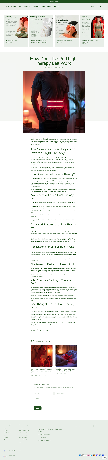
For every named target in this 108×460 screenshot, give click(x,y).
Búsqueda (21, 428)
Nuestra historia (35, 6)
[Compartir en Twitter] (40, 330)
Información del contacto (24, 430)
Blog (20, 442)
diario (43, 6)
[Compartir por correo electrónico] (47, 330)
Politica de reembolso (23, 435)
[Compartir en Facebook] (37, 330)
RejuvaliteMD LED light (11, 40)
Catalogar (26, 6)
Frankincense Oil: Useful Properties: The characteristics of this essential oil (41, 371)
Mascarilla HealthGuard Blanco (38, 40)
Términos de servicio (23, 439)
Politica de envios (23, 437)
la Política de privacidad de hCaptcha (60, 387)
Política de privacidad (23, 432)
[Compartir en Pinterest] (44, 330)
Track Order (56, 6)
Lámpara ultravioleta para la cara (64, 40)
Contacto (49, 6)
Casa (20, 6)
